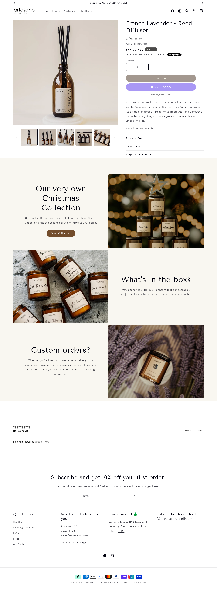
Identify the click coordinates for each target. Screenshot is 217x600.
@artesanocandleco (174, 518)
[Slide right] (114, 137)
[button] (56, 11)
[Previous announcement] (14, 3)
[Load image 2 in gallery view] (47, 137)
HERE (121, 531)
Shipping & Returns (23, 527)
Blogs (16, 538)
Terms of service (139, 582)
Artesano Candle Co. (88, 582)
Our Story (18, 522)
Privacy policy (122, 582)
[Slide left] (16, 137)
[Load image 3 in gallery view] (65, 137)
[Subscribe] (133, 495)
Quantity (130, 60)
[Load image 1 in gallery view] (29, 137)
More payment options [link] (160, 94)
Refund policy (107, 582)
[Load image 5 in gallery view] (102, 137)
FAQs (16, 533)
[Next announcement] (202, 3)
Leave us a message (73, 542)
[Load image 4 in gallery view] (83, 137)
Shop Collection (61, 233)
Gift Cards (18, 544)
